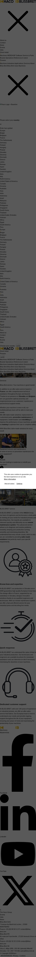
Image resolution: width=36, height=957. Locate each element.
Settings (19, 483)
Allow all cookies (9, 483)
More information (10, 479)
